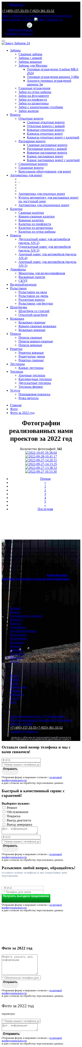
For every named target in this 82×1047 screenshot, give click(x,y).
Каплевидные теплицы (35, 379)
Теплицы (16, 371)
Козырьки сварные (32, 322)
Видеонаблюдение (23, 284)
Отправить (10, 768)
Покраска (13, 816)
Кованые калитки (31, 220)
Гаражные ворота (31, 167)
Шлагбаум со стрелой (34, 311)
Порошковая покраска (34, 394)
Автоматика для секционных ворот (44, 205)
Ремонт (12, 807)
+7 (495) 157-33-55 (15, 11)
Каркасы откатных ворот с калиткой (53, 137)
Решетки (16, 349)
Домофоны (18, 269)
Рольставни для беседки (36, 303)
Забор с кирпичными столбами (41, 107)
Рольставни (18, 288)
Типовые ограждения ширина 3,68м (53, 77)
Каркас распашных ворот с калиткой (53, 160)
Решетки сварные (31, 360)
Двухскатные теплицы (35, 383)
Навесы (15, 235)
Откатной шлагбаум (33, 315)
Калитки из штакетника (36, 228)
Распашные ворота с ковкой (47, 149)
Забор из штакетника (34, 103)
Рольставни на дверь (33, 296)
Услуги (15, 390)
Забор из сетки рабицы (35, 92)
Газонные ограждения (34, 88)
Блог (13, 702)
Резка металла (28, 398)
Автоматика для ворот (26, 175)
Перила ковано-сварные (36, 341)
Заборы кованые (30, 61)
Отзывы (16, 690)
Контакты (17, 694)
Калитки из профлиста (35, 224)
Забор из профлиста (33, 99)
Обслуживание (17, 812)
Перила (15, 333)
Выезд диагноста (19, 820)
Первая (45, 479)
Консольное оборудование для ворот (45, 171)
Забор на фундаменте (34, 96)
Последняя (45, 509)
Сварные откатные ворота (46, 122)
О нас (14, 683)
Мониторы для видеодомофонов (42, 273)
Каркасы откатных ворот (45, 133)
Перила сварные (30, 337)
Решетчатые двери (32, 356)
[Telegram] (30, 25)
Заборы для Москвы (33, 65)
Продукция (18, 687)
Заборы (15, 50)
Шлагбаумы (18, 307)
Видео (14, 679)
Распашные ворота (32, 141)
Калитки (16, 209)
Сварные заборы (30, 54)
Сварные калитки (31, 212)
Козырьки (17, 318)
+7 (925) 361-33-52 (41, 11)
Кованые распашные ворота (47, 152)
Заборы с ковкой (30, 58)
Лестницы (17, 364)
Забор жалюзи (29, 111)
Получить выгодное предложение (26, 896)
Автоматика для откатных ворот (42, 193)
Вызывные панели (32, 277)
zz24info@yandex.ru (24, 731)
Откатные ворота (31, 118)
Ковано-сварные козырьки (37, 326)
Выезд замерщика (19, 824)
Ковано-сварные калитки (37, 216)
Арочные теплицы (32, 375)
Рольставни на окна (33, 292)
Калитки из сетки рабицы (37, 231)
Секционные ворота (33, 164)
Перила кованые (30, 345)
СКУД (23, 281)
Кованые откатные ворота (45, 130)
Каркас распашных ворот (45, 156)
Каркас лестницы (31, 368)
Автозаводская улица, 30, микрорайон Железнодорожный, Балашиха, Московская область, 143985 (41, 720)
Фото (14, 675)
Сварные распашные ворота (47, 145)
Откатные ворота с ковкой (46, 126)
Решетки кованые (31, 352)
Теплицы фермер (31, 386)
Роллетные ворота (32, 299)
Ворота (15, 114)
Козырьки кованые (32, 330)
